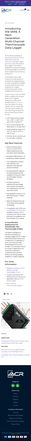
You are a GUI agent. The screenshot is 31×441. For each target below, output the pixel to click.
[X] (11, 294)
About (10, 4)
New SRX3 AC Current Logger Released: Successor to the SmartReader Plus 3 (13, 350)
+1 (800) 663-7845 (10, 2)
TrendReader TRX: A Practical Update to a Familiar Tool (15, 356)
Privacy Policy (15, 424)
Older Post (6, 299)
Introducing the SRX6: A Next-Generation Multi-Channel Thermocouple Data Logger (15, 342)
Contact (15, 405)
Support (15, 402)
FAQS (15, 4)
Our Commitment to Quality (15, 421)
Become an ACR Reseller (15, 415)
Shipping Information (15, 418)
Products (15, 399)
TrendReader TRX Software (16, 210)
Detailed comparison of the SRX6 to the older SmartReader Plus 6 (16, 270)
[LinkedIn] (4, 294)
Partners (22, 4)
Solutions (15, 396)
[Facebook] (8, 294)
